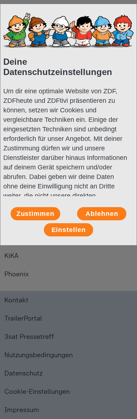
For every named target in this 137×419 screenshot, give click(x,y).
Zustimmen (35, 213)
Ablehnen (101, 213)
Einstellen (69, 229)
